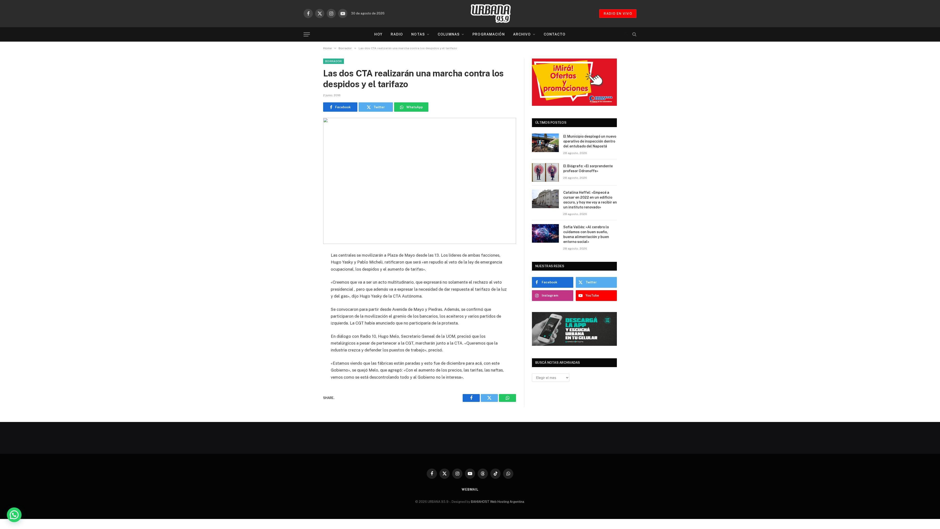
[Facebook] (306, 268)
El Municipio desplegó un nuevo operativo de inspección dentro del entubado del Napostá (589, 141)
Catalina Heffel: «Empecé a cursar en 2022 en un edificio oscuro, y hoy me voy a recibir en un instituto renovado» (590, 200)
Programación (488, 34)
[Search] (633, 34)
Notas (418, 34)
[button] (14, 514)
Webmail (470, 489)
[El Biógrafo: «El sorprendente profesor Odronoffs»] (545, 172)
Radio (397, 34)
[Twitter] (306, 281)
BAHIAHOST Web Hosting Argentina (497, 502)
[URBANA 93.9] (495, 13)
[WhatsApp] (306, 293)
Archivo (522, 34)
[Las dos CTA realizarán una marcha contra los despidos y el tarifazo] (419, 181)
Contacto (555, 34)
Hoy (378, 34)
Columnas (449, 34)
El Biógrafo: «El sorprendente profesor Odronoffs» (588, 168)
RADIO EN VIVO (618, 13)
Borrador (333, 61)
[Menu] (307, 34)
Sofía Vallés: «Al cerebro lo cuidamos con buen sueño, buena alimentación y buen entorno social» (586, 234)
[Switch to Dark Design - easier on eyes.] (626, 34)
